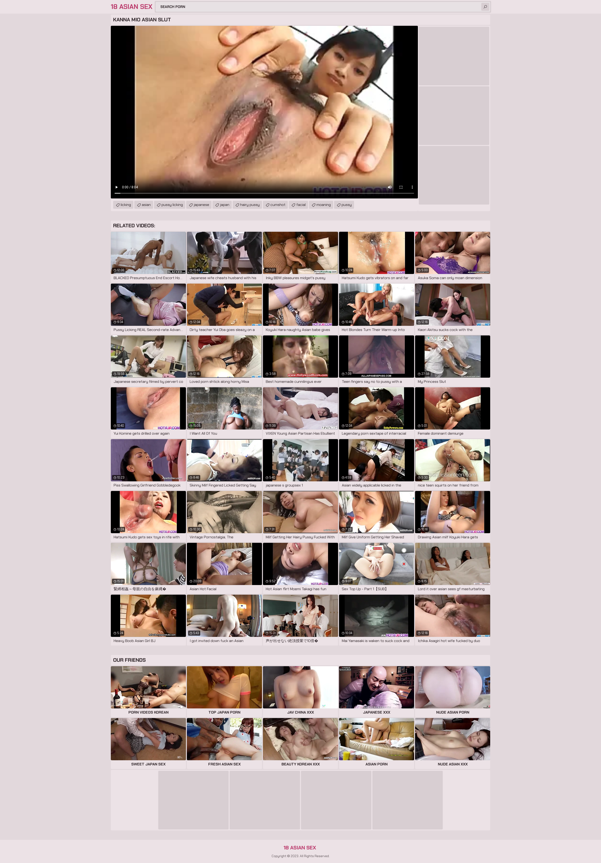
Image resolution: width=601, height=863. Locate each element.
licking (126, 204)
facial (301, 204)
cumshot (277, 204)
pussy (347, 204)
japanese (201, 204)
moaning (323, 204)
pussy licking (172, 204)
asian (146, 204)
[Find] (485, 7)
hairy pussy (250, 204)
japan (224, 204)
